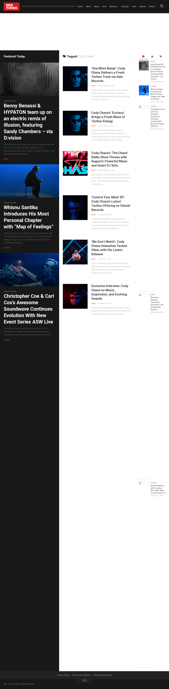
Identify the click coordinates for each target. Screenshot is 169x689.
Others (152, 6)
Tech (134, 6)
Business (113, 6)
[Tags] (161, 56)
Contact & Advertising (102, 675)
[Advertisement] (84, 31)
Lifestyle (125, 6)
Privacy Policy (63, 675)
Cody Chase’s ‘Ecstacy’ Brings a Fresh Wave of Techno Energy (108, 117)
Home (80, 6)
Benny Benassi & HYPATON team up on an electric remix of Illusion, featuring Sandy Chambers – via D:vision (158, 71)
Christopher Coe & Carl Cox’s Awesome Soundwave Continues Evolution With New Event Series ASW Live (29, 309)
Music (96, 6)
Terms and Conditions (81, 675)
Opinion (142, 6)
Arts (104, 6)
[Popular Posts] (152, 56)
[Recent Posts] (143, 56)
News (88, 6)
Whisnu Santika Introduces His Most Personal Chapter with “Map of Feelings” (158, 94)
